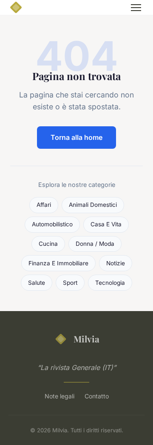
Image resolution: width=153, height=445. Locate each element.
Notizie (115, 263)
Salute (36, 282)
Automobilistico (52, 224)
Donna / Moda (95, 243)
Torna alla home (76, 137)
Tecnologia (110, 282)
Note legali (59, 396)
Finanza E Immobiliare (58, 263)
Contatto (97, 396)
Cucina (48, 243)
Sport (70, 282)
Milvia (86, 339)
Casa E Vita (106, 224)
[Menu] (136, 7)
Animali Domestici (93, 204)
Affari (44, 204)
